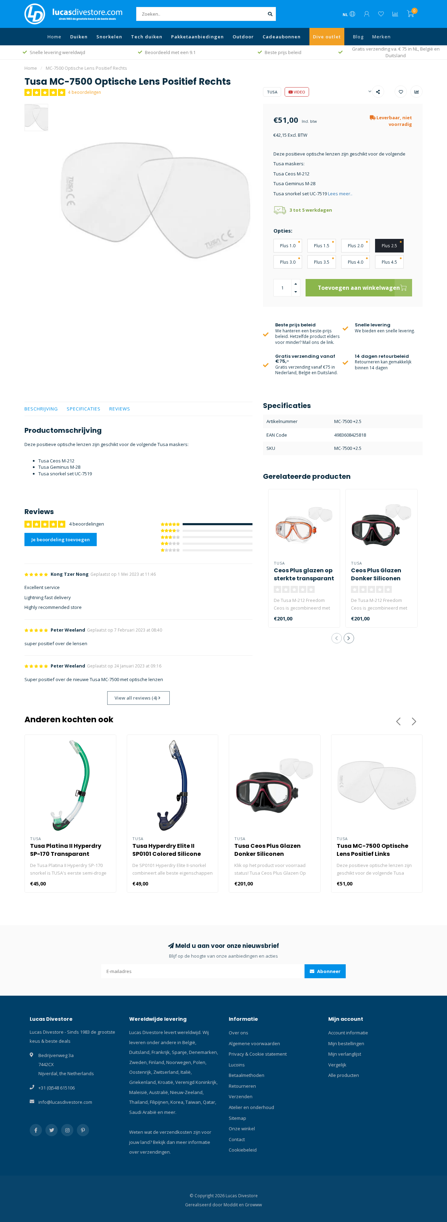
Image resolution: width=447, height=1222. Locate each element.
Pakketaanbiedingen (197, 36)
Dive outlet (327, 36)
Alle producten (343, 1075)
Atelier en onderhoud (251, 1107)
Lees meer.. (340, 193)
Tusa (272, 92)
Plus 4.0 (355, 262)
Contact (237, 1139)
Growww (253, 1204)
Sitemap (237, 1118)
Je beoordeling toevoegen (60, 539)
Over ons (238, 1032)
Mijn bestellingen (346, 1043)
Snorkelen (109, 36)
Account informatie (348, 1032)
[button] (336, 638)
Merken (381, 36)
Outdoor (243, 36)
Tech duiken (146, 36)
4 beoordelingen (84, 92)
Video (299, 92)
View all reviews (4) (136, 698)
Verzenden (240, 1096)
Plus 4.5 (389, 262)
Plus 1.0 (287, 245)
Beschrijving (41, 409)
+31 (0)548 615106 (56, 1088)
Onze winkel (242, 1128)
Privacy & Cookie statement (258, 1054)
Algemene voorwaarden (254, 1043)
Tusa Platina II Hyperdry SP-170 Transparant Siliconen (65, 854)
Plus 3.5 (321, 262)
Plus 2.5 (389, 245)
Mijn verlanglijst (344, 1054)
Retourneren (242, 1086)
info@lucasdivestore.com (65, 1102)
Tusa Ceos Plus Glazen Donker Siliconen (267, 850)
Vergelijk (337, 1065)
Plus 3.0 (287, 262)
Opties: (282, 230)
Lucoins (237, 1065)
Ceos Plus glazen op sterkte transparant (304, 574)
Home (54, 36)
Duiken (79, 36)
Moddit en (234, 1204)
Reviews (119, 409)
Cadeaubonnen (282, 36)
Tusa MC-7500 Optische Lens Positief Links (372, 850)
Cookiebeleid (243, 1150)
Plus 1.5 (321, 245)
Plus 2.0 (355, 245)
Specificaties (84, 409)
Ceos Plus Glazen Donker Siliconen (376, 574)
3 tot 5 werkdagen (311, 210)
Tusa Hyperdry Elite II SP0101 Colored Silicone (166, 850)
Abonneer (328, 971)
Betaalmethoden (246, 1075)
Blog (358, 36)
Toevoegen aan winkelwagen (359, 288)
